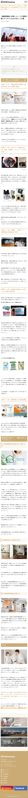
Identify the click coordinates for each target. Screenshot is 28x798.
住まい (20, 5)
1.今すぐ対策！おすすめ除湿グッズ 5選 (10, 69)
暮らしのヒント (13, 5)
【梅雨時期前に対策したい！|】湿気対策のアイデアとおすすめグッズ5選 (14, 7)
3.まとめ (4, 72)
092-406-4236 (7, 764)
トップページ (4, 5)
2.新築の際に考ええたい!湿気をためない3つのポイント (13, 71)
